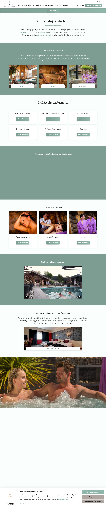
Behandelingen (78, 6)
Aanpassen (92, 496)
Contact (99, 1)
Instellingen (23, 504)
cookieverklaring (63, 499)
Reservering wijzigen (91, 1)
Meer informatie (23, 119)
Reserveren (52, 11)
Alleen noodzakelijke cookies (93, 501)
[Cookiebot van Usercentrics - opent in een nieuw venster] (10, 504)
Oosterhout (23, 32)
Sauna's (52, 86)
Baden (22, 86)
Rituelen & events (61, 6)
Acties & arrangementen (43, 6)
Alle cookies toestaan (93, 492)
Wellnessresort (23, 6)
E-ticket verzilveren (93, 5)
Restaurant (82, 86)
